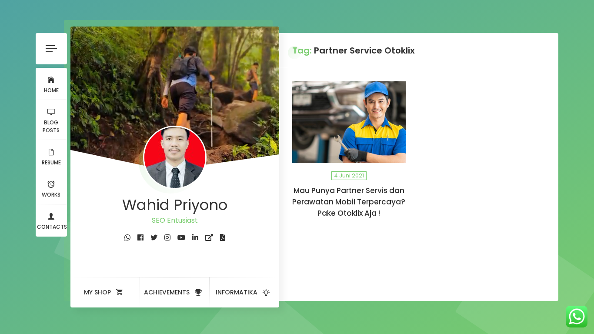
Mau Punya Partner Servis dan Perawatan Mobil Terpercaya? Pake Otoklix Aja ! (348, 201)
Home (51, 90)
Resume (51, 162)
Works (51, 194)
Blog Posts (51, 126)
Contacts (52, 226)
